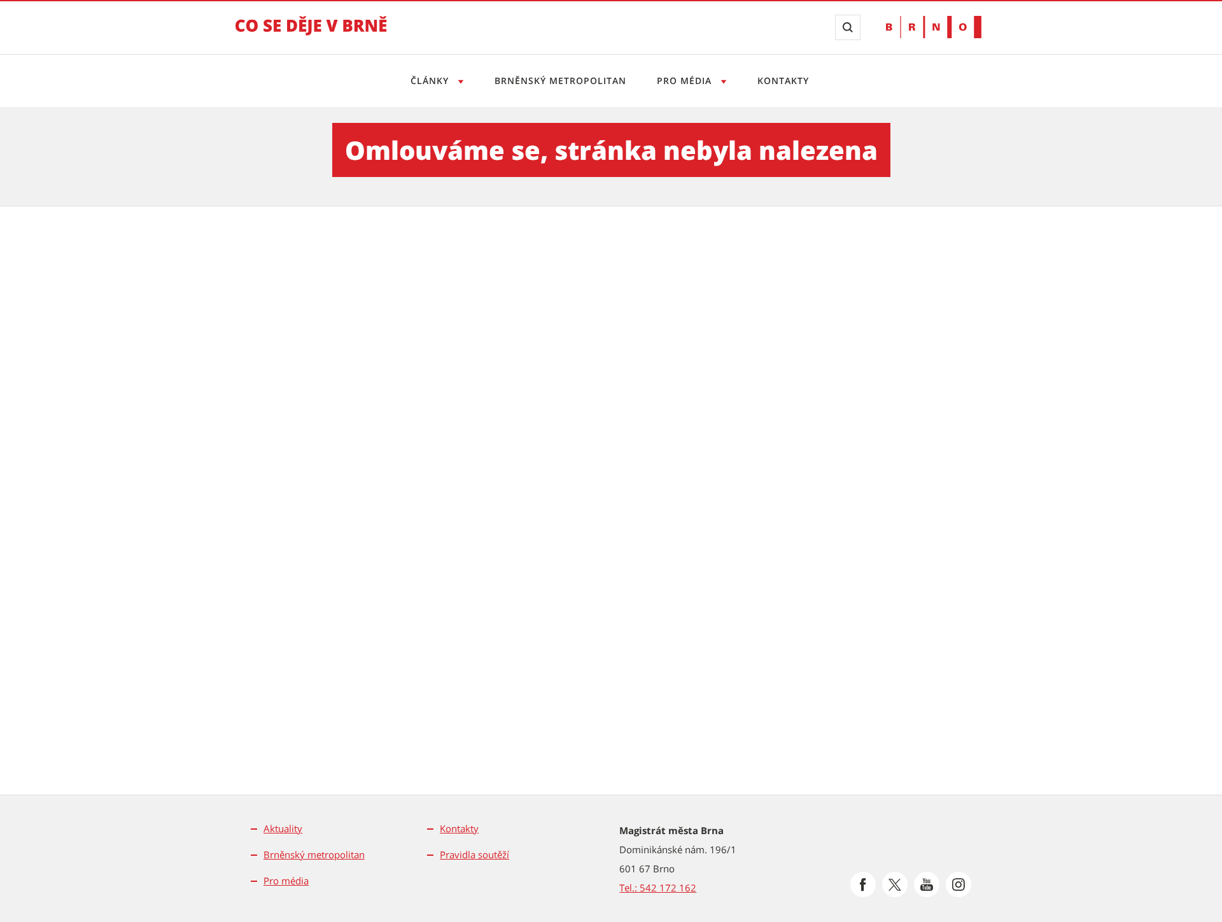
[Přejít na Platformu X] (895, 884)
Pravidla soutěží (474, 854)
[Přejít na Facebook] (863, 884)
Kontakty (783, 80)
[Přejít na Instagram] (958, 884)
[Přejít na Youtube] (926, 884)
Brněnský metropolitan (560, 80)
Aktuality (282, 828)
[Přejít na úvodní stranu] (311, 34)
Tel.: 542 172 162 (657, 887)
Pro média (686, 80)
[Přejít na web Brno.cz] (933, 27)
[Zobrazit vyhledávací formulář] (847, 27)
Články (431, 80)
